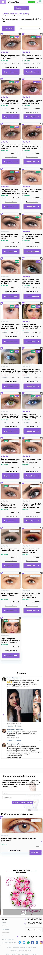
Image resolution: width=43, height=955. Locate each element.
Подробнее (9, 72)
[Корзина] (40, 2)
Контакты (5, 929)
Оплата (4, 936)
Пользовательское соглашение (21, 950)
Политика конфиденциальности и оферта (21, 947)
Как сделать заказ (9, 942)
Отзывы (5, 926)
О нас (4, 922)
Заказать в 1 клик (11, 67)
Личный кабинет (8, 939)
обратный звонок (34, 930)
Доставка (5, 932)
